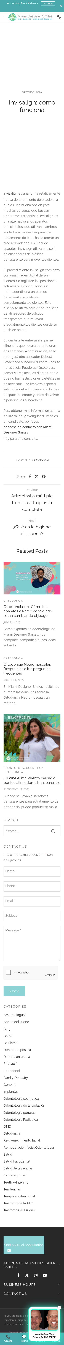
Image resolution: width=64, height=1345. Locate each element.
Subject (12, 915)
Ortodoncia (32, 92)
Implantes (11, 1091)
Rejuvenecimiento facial (22, 1140)
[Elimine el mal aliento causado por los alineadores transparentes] (32, 738)
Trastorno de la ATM (18, 1203)
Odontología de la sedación (24, 1105)
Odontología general (19, 1112)
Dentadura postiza (17, 1050)
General (9, 1085)
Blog (7, 1029)
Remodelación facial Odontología (29, 1147)
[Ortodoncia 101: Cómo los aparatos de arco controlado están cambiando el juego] (32, 578)
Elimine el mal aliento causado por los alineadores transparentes (32, 780)
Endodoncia (13, 1071)
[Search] (53, 831)
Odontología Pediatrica (21, 1119)
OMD (7, 1126)
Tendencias (12, 1189)
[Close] (61, 5)
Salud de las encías (18, 1168)
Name (11, 871)
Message (13, 930)
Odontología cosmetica (23, 768)
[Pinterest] (43, 476)
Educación (11, 1063)
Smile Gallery (32, 8)
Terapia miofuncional (19, 1196)
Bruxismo (11, 1043)
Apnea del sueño (16, 1022)
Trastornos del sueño (19, 1210)
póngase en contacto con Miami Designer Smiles (28, 429)
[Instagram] (35, 1275)
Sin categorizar (15, 1175)
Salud (8, 1154)
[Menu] (6, 17)
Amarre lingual (15, 1015)
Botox (8, 1036)
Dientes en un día (17, 1057)
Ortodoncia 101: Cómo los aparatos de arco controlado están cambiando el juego (28, 611)
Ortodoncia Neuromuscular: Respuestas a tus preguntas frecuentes (27, 668)
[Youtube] (45, 1275)
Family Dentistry (16, 1078)
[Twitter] (27, 1275)
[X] (36, 476)
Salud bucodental (17, 1161)
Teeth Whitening (16, 1182)
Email (10, 901)
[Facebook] (30, 476)
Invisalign (11, 193)
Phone (11, 886)
